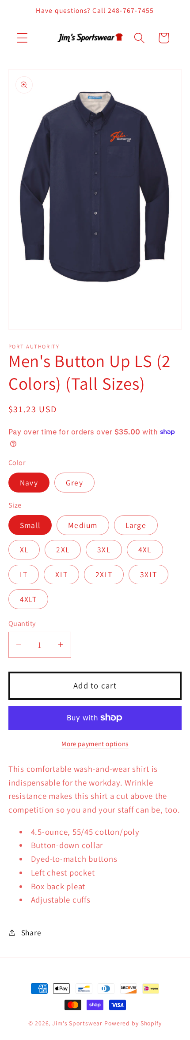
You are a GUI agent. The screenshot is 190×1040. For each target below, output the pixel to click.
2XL (62, 549)
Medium (83, 525)
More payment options (95, 743)
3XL (103, 549)
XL (24, 549)
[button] (22, 38)
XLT (61, 574)
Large (135, 525)
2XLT (103, 574)
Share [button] (31, 932)
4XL (145, 549)
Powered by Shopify (133, 1023)
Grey (74, 482)
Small (30, 525)
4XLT (28, 599)
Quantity (22, 623)
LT (24, 574)
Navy (29, 482)
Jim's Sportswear (77, 1023)
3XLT (148, 574)
